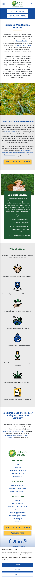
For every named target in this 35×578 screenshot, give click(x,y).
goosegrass (29, 152)
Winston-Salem (10, 435)
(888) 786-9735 (17, 11)
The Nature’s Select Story (17, 488)
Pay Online (17, 522)
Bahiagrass (21, 152)
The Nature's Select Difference (20, 235)
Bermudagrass (13, 152)
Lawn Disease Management (20, 222)
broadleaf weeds (9, 155)
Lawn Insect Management (20, 219)
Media (17, 500)
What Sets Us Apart (17, 485)
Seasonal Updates (17, 503)
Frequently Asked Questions (17, 506)
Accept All (17, 564)
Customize (17, 569)
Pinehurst (27, 435)
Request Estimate (17, 16)
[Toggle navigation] (7, 4)
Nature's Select (21, 41)
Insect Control (17, 476)
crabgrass (5, 152)
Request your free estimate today (13, 431)
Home (17, 464)
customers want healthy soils (21, 203)
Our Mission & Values (17, 491)
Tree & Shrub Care (17, 473)
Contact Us (17, 509)
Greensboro (19, 435)
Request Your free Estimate (17, 528)
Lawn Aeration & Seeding (20, 226)
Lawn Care (17, 467)
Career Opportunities (17, 513)
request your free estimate (17, 162)
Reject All (17, 574)
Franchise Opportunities (17, 516)
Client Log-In (17, 519)
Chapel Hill (10, 437)
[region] (17, 562)
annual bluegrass (26, 150)
